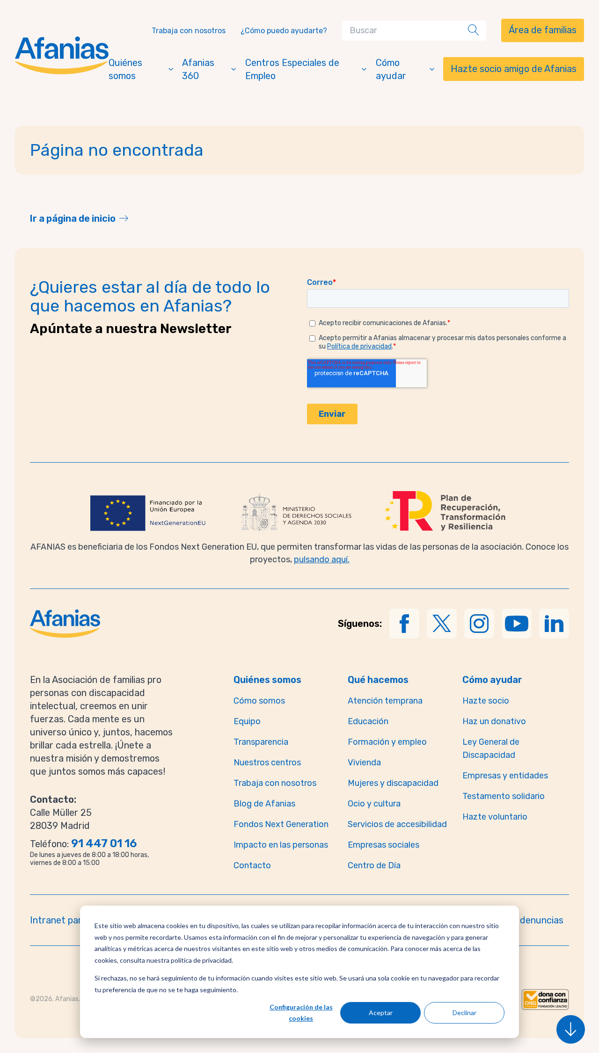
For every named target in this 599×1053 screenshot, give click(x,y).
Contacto (252, 865)
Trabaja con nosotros (189, 30)
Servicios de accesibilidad (397, 824)
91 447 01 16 (104, 843)
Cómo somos (259, 701)
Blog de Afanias (264, 804)
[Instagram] (479, 623)
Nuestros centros (267, 762)
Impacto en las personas (281, 845)
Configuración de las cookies (301, 1013)
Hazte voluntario (494, 817)
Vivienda (364, 762)
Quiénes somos (125, 69)
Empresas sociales (383, 845)
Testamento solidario (503, 796)
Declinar (464, 1013)
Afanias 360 (198, 69)
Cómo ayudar (391, 69)
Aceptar (381, 1013)
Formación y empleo (387, 742)
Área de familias (543, 30)
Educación (368, 721)
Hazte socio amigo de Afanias (514, 68)
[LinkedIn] (554, 623)
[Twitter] (441, 623)
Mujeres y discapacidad (393, 783)
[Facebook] (404, 623)
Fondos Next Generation (281, 824)
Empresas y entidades (505, 775)
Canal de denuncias (522, 920)
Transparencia (261, 742)
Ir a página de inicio (73, 218)
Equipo (247, 721)
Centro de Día (374, 865)
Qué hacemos (378, 679)
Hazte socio (485, 701)
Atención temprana (385, 701)
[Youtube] (516, 624)
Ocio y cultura (374, 804)
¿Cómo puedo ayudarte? (284, 30)
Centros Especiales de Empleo (292, 69)
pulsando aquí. (322, 559)
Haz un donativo (494, 721)
